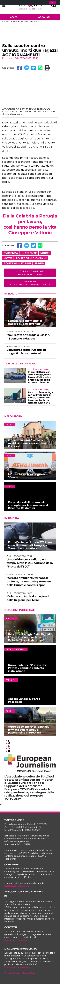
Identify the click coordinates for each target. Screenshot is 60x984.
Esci (52, 2)
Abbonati (44, 17)
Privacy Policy (11, 973)
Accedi (14, 17)
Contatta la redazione (16, 940)
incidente (29, 253)
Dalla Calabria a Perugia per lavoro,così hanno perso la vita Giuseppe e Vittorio (30, 224)
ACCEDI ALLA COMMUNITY (30, 272)
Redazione (7, 58)
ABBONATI (30, 283)
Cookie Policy (29, 973)
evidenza (11, 253)
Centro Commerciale (12, 21)
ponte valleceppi (17, 263)
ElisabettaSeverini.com (16, 886)
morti (44, 253)
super (39, 263)
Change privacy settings (17, 967)
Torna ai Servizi (31, 21)
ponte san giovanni (31, 258)
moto (8, 258)
